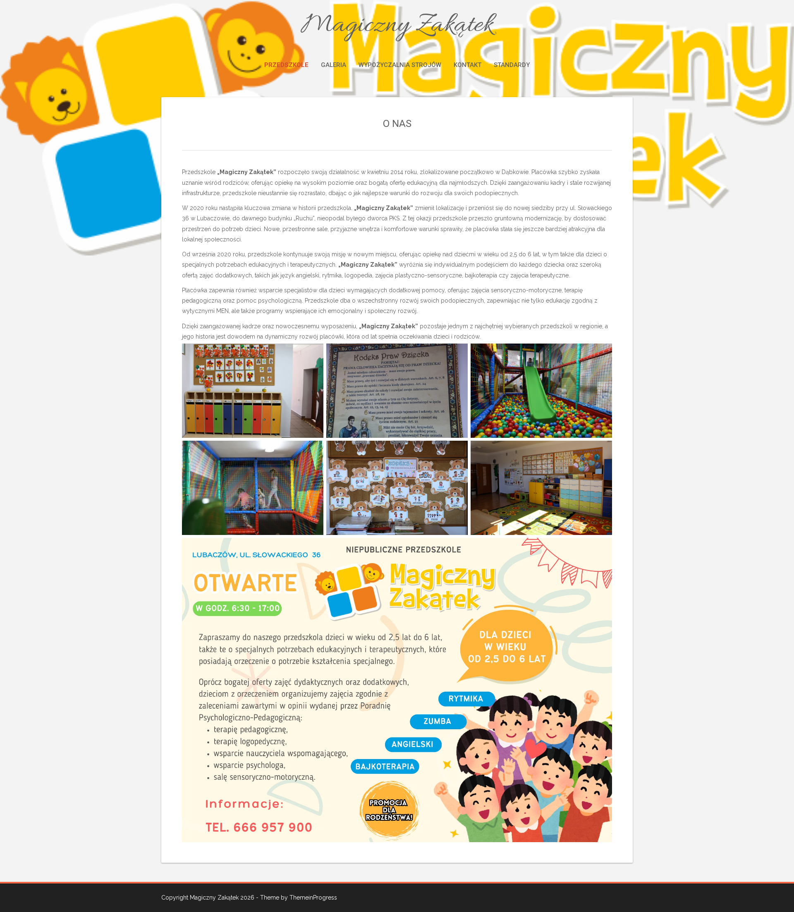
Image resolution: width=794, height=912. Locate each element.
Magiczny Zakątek (397, 25)
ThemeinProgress (313, 897)
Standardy (512, 65)
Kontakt (467, 65)
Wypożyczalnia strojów (400, 65)
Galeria (333, 65)
